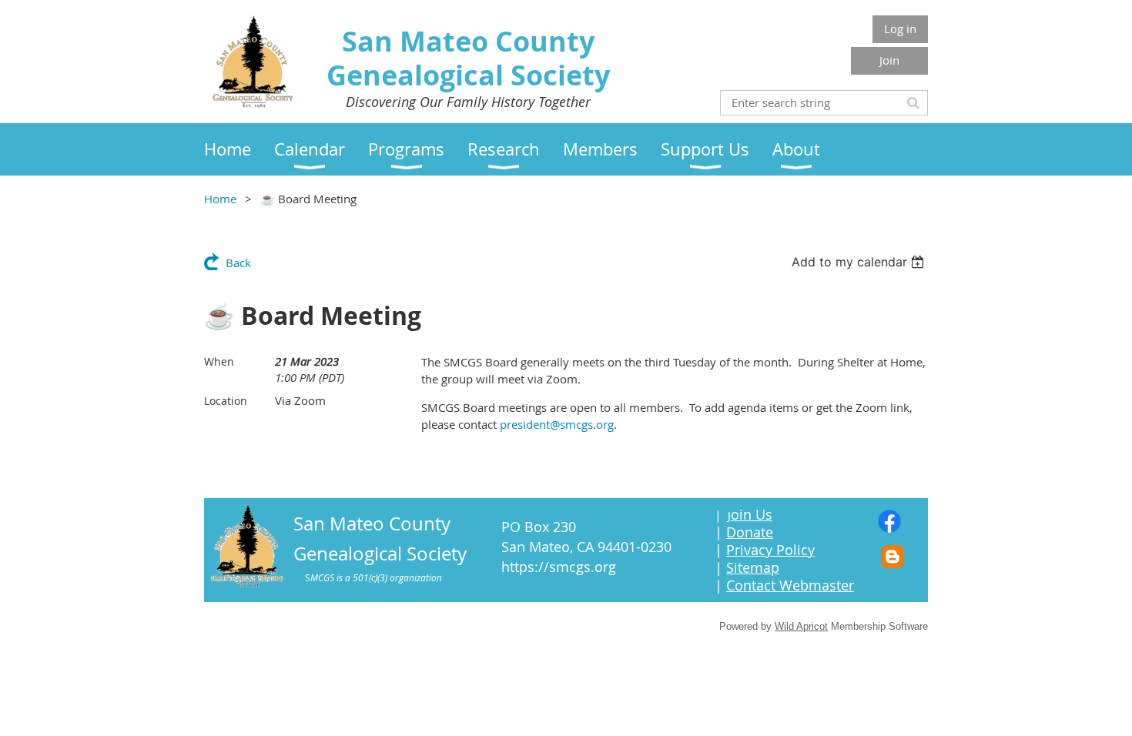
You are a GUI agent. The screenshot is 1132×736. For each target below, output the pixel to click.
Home (220, 198)
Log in (900, 28)
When (219, 361)
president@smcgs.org (557, 424)
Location (225, 400)
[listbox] (860, 262)
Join (889, 60)
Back (238, 262)
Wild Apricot (801, 626)
